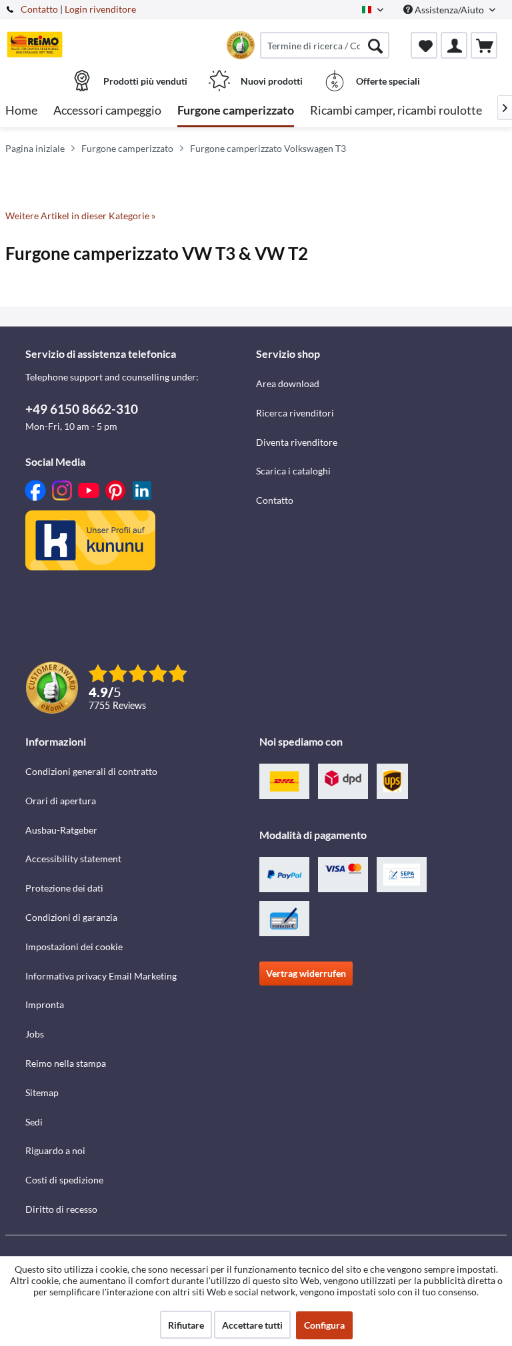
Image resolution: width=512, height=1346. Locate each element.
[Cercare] (375, 45)
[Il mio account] (454, 45)
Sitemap (42, 1092)
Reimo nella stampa (65, 1063)
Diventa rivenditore (296, 442)
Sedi (34, 1121)
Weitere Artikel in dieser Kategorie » (80, 215)
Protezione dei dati (64, 888)
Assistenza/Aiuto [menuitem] (449, 9)
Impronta (44, 1004)
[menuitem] (324, 45)
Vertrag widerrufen (306, 973)
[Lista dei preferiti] (424, 45)
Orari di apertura (60, 800)
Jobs (34, 1033)
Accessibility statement (73, 858)
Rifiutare (186, 1325)
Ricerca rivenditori (295, 412)
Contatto (39, 9)
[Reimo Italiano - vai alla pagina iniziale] (35, 44)
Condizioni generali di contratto (91, 771)
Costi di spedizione (64, 1179)
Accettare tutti (252, 1325)
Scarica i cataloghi (293, 470)
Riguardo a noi (55, 1150)
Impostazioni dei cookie (74, 946)
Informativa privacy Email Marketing (101, 976)
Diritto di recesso (61, 1209)
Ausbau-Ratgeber (61, 830)
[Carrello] (484, 45)
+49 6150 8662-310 (81, 408)
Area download (287, 383)
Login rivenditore (100, 9)
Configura (324, 1325)
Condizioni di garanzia (71, 917)
